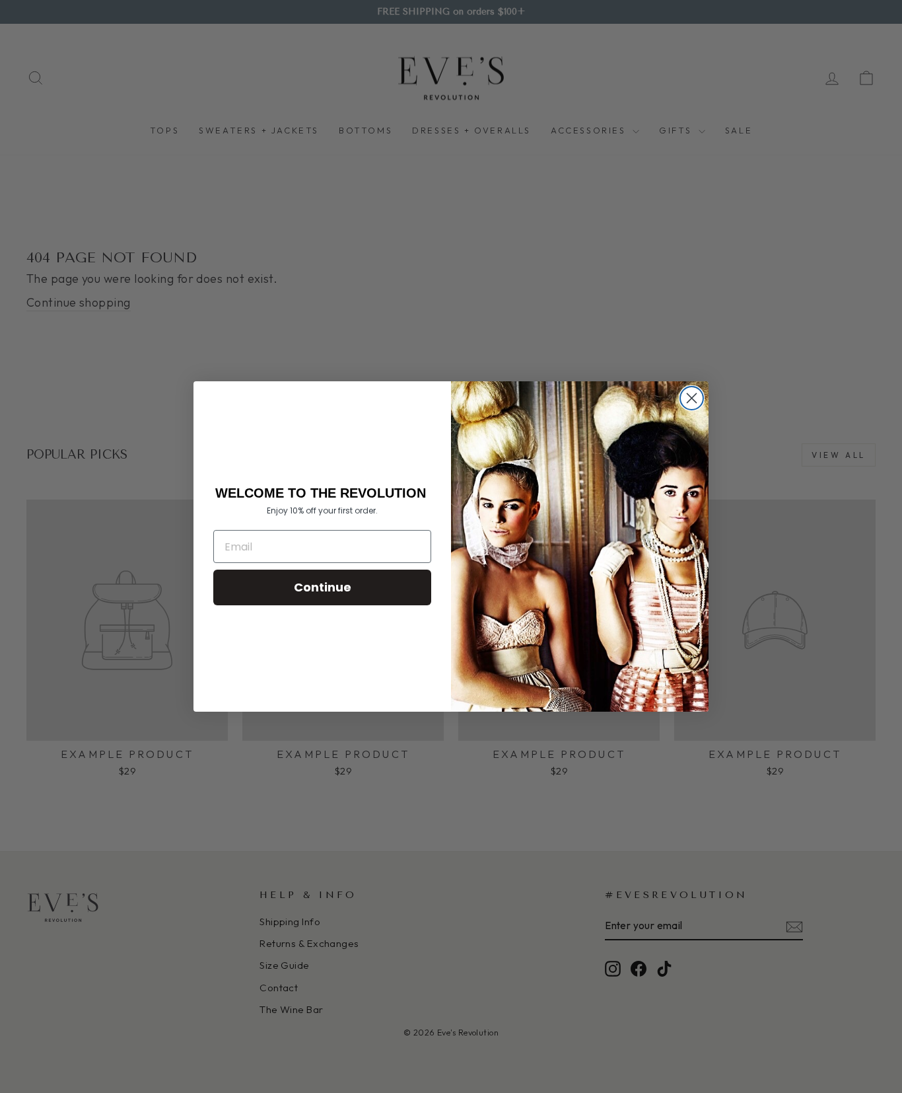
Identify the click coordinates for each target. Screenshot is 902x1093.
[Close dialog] (691, 398)
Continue (322, 587)
